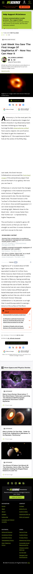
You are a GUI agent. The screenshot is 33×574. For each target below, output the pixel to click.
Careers (4, 514)
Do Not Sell (22, 552)
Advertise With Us (24, 514)
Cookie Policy (23, 535)
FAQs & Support (24, 517)
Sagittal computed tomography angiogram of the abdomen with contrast (17, 248)
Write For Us (23, 509)
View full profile (5, 71)
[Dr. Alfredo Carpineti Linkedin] (9, 60)
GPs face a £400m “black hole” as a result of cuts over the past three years (16, 254)
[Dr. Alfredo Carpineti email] (15, 60)
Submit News (23, 512)
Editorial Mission (7, 532)
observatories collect (21, 128)
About (3, 512)
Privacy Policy (23, 537)
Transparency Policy (8, 540)
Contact (21, 506)
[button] (29, 2)
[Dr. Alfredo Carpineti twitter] (12, 60)
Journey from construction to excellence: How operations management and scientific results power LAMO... (16, 240)
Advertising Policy (24, 540)
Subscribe (5, 517)
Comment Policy (7, 537)
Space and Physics (9, 39)
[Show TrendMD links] (30, 262)
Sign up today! (17, 497)
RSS (29, 563)
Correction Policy (7, 535)
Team (3, 509)
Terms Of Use (23, 532)
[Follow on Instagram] (15, 483)
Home (3, 506)
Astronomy (8, 391)
